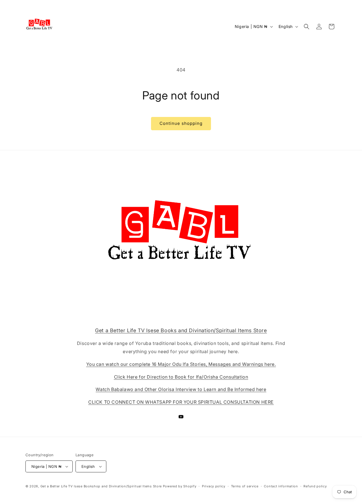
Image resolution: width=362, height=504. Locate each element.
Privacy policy (213, 486)
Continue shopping (181, 123)
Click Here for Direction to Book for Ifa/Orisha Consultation (181, 377)
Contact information (281, 486)
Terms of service (244, 486)
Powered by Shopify (180, 486)
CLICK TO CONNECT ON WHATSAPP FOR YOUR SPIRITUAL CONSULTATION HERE (181, 402)
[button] (306, 26)
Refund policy (315, 486)
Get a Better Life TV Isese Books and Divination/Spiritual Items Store (181, 330)
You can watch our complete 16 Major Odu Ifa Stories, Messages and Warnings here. (181, 364)
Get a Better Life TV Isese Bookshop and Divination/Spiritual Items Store (101, 486)
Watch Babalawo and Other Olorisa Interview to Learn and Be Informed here (181, 389)
